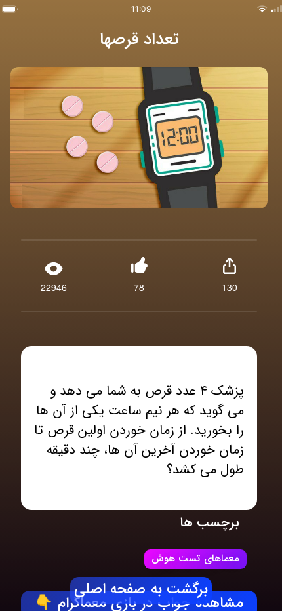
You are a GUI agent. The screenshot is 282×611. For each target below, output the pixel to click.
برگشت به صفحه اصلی (141, 590)
